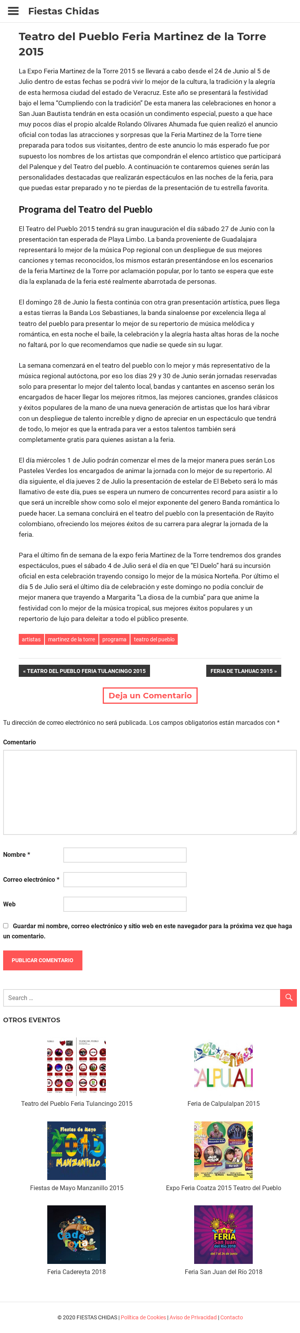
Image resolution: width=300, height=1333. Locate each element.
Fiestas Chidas (63, 11)
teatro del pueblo (154, 639)
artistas (31, 639)
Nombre (16, 854)
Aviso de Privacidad (193, 1317)
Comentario (19, 742)
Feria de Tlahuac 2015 (242, 672)
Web (9, 904)
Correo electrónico (31, 879)
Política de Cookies (143, 1317)
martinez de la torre (71, 639)
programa (114, 639)
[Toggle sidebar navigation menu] (13, 11)
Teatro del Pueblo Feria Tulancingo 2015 (86, 672)
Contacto (231, 1317)
